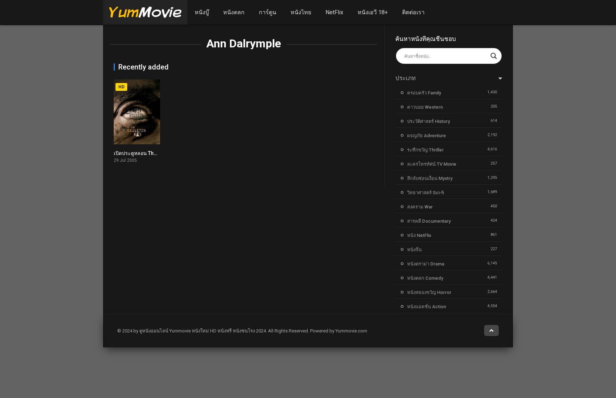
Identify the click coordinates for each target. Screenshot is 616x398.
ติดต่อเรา (413, 12)
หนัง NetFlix (419, 235)
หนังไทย (301, 12)
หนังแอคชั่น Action (426, 306)
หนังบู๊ (202, 12)
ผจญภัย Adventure (426, 135)
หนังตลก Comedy (425, 278)
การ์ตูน (267, 12)
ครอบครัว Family (424, 92)
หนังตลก (234, 12)
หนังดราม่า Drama (425, 264)
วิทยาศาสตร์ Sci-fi (425, 192)
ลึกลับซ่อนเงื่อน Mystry (429, 178)
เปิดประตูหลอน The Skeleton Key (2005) (159, 153)
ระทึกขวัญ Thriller (425, 150)
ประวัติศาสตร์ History (428, 121)
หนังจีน (414, 249)
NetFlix (334, 12)
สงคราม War (420, 207)
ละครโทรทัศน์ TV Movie (431, 164)
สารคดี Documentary (429, 221)
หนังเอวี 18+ (373, 12)
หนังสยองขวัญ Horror (429, 292)
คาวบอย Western (425, 107)
